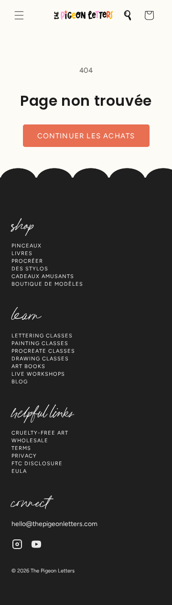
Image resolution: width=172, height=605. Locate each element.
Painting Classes (39, 343)
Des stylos (29, 268)
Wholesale (29, 440)
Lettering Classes (42, 335)
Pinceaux (26, 245)
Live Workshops (38, 374)
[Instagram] (17, 544)
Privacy (24, 456)
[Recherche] (128, 15)
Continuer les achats (86, 136)
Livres (21, 253)
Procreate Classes (43, 351)
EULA (19, 471)
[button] (19, 15)
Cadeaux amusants (42, 276)
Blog (19, 381)
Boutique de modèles (47, 284)
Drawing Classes (40, 358)
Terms (21, 448)
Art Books (28, 366)
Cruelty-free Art (39, 433)
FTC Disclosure (37, 463)
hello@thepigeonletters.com (54, 524)
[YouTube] (36, 544)
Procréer (27, 261)
